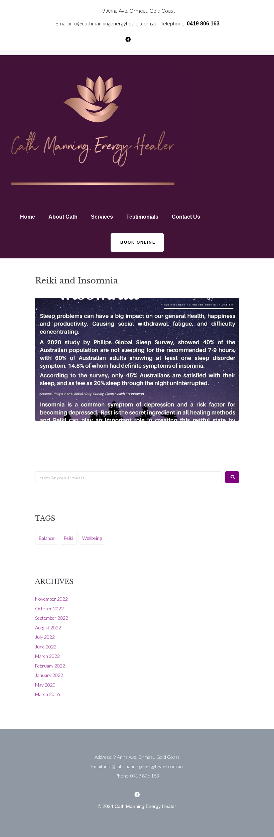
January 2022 (49, 675)
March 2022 (47, 656)
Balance (46, 538)
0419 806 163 (203, 23)
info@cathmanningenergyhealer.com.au (113, 23)
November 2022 (51, 599)
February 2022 (50, 666)
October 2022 (49, 608)
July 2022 (45, 637)
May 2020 (45, 685)
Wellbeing (92, 538)
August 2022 (48, 627)
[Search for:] (128, 477)
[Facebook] (128, 39)
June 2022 (45, 646)
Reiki (68, 538)
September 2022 (51, 618)
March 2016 (47, 694)
